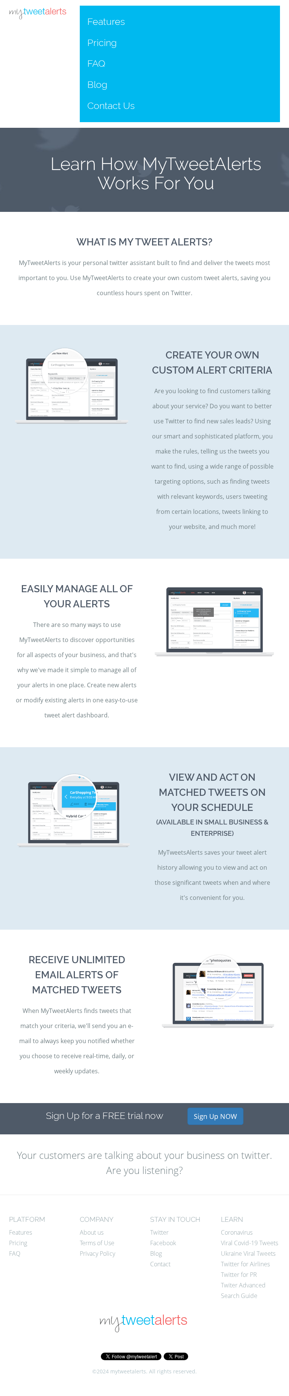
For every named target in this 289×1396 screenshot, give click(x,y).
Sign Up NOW (215, 1116)
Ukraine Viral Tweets (248, 1253)
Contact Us (111, 105)
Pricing (102, 42)
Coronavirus (236, 1232)
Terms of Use (97, 1243)
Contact (160, 1264)
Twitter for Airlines (245, 1264)
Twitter (159, 1232)
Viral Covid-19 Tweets (249, 1243)
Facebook (163, 1243)
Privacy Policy (97, 1253)
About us (91, 1232)
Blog (97, 84)
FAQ (96, 63)
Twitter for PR (239, 1274)
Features (106, 21)
